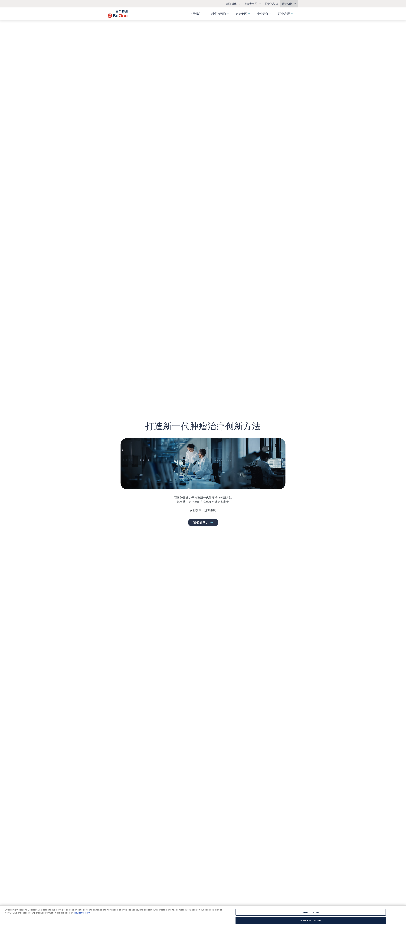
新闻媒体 (231, 4)
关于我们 (196, 14)
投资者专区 (250, 4)
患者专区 (241, 14)
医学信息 (270, 4)
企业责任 (263, 14)
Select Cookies (310, 912)
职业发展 (284, 14)
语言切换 (287, 4)
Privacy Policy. (81, 912)
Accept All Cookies (310, 920)
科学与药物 (218, 14)
